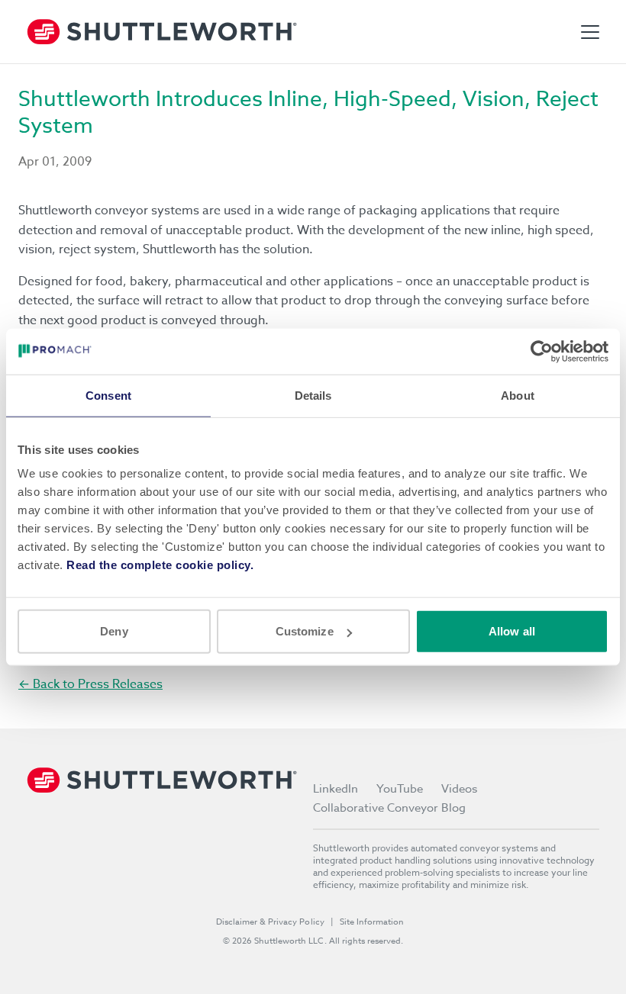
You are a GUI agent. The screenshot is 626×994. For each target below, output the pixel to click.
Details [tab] (313, 394)
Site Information (372, 921)
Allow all (512, 631)
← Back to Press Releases (90, 684)
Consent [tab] (108, 394)
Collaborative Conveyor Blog (389, 807)
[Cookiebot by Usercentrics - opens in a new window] (541, 350)
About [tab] (517, 394)
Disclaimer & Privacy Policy (270, 921)
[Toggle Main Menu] (590, 32)
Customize (305, 631)
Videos (459, 788)
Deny (113, 631)
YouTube (399, 788)
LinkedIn (335, 788)
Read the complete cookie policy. (159, 564)
